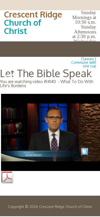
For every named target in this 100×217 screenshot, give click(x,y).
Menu (11, 75)
